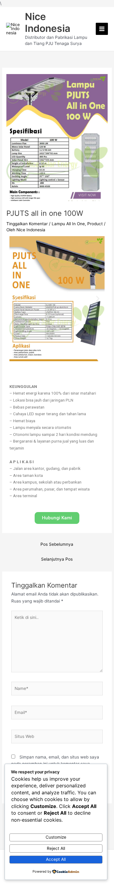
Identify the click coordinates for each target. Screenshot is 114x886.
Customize (56, 837)
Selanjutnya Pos (57, 559)
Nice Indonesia (47, 22)
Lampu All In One (68, 223)
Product (95, 223)
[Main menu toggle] (102, 29)
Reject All (56, 848)
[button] (16, 298)
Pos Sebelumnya (56, 544)
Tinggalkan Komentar (27, 223)
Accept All (56, 859)
